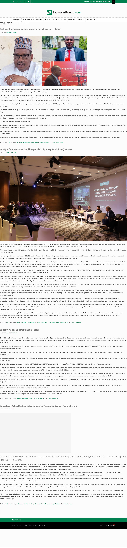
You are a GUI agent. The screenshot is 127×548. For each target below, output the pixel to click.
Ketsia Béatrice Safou (47, 503)
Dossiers (80, 19)
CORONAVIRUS (23, 322)
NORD (42, 322)
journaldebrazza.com (30, 525)
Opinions (71, 19)
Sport (47, 19)
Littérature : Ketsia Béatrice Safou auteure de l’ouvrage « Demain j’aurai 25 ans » (38, 406)
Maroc (38, 322)
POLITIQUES (52, 322)
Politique (16, 19)
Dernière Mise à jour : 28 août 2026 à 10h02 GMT (97, 1)
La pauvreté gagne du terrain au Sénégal (19, 330)
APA (8, 142)
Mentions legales (16, 519)
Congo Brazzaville (36, 503)
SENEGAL (65, 322)
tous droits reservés (42, 525)
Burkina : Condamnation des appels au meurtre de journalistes (30, 29)
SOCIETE (47, 142)
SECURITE (42, 142)
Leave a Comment (58, 142)
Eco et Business (28, 19)
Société (38, 19)
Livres (8, 503)
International (91, 19)
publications (35, 142)
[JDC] (63, 12)
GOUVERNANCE (23, 398)
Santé (63, 19)
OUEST (30, 142)
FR (63, 6)
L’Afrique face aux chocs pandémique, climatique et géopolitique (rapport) (36, 149)
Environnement (32, 322)
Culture (55, 19)
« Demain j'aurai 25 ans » (24, 503)
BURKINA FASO (23, 142)
